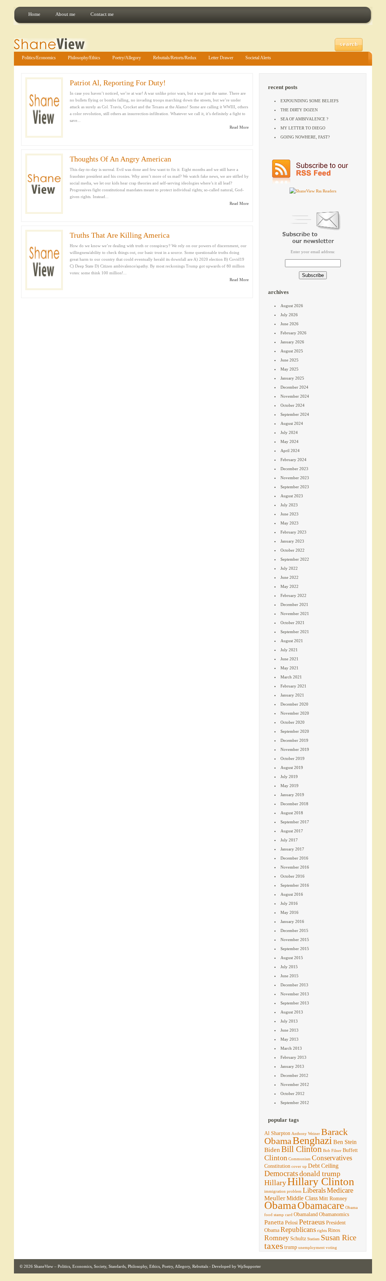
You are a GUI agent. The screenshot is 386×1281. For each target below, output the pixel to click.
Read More (239, 127)
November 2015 (294, 939)
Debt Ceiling (323, 1166)
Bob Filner (332, 1151)
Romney (276, 1238)
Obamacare (320, 1205)
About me (65, 14)
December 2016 (294, 858)
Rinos (334, 1230)
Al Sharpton (277, 1133)
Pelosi (291, 1223)
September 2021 (294, 631)
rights (322, 1231)
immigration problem (283, 1191)
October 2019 (292, 758)
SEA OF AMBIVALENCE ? (304, 119)
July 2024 (289, 432)
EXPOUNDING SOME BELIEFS (309, 100)
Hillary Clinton (320, 1181)
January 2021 (292, 695)
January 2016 (292, 921)
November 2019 (294, 749)
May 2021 (289, 668)
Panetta (274, 1222)
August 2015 (291, 957)
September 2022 (294, 559)
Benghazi (312, 1140)
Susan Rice (338, 1237)
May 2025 (289, 369)
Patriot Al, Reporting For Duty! (118, 82)
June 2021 (289, 659)
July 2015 (289, 966)
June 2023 (289, 514)
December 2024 (294, 387)
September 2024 (294, 414)
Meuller (274, 1198)
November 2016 (294, 867)
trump (290, 1247)
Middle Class (302, 1198)
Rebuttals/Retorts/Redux (174, 57)
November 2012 (294, 1084)
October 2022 (292, 550)
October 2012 (292, 1093)
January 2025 (292, 378)
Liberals (314, 1190)
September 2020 (294, 731)
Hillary (275, 1182)
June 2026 (289, 323)
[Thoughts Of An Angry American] (44, 183)
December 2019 (294, 740)
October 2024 (292, 405)
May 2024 (289, 441)
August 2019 (291, 767)
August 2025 (291, 351)
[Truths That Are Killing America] (44, 260)
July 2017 (289, 840)
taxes (273, 1246)
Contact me (102, 14)
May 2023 (289, 523)
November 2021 (294, 613)
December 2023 (294, 468)
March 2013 (291, 1048)
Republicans (298, 1229)
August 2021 (291, 640)
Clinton (275, 1157)
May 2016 (289, 912)
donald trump (319, 1173)
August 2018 (291, 812)
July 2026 (289, 314)
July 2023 (289, 505)
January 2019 (292, 794)
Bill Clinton (301, 1149)
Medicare (340, 1190)
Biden (272, 1149)
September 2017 (294, 822)
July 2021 (289, 649)
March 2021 (291, 677)
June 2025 (289, 360)
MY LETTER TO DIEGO (302, 128)
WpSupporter (249, 1266)
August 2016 (291, 894)
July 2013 (289, 1021)
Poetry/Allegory (126, 57)
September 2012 (294, 1102)
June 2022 (289, 577)
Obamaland (306, 1214)
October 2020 (292, 722)
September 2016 (294, 885)
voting (331, 1248)
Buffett (350, 1150)
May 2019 (289, 785)
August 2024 (291, 423)
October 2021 (292, 622)
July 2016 (289, 903)
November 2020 (294, 713)
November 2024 (294, 396)
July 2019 (289, 776)
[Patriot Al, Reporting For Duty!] (44, 107)
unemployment (311, 1248)
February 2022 (293, 595)
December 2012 (294, 1075)
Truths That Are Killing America (120, 235)
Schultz (298, 1238)
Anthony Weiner (305, 1134)
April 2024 (290, 450)
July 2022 (289, 568)
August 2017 (291, 831)
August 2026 (291, 305)
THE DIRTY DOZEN (299, 110)
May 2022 (289, 586)
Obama (280, 1205)
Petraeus (312, 1222)
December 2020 (294, 704)
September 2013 (294, 1003)
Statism (313, 1239)
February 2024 (293, 459)
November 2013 (294, 994)
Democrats (281, 1173)
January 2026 (292, 342)
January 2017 (292, 849)
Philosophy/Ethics (84, 57)
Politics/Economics (39, 57)
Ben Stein (345, 1142)
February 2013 (293, 1057)
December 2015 (294, 930)
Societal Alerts (258, 57)
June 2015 (289, 975)
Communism (299, 1159)
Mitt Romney (333, 1198)
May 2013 (289, 1039)
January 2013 (292, 1066)
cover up (299, 1166)
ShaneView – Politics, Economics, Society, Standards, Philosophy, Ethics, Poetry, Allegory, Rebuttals (121, 1266)
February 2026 (293, 333)
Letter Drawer (220, 57)
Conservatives (332, 1158)
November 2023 (294, 477)
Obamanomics (334, 1214)
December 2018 (294, 803)
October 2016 (292, 876)
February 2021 (293, 686)
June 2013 (289, 1030)
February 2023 (293, 532)
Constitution (277, 1166)
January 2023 (292, 541)
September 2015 (294, 948)
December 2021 (294, 604)
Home (34, 14)
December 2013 (294, 985)
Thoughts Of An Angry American (120, 158)
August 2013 (291, 1012)
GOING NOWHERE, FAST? (305, 137)
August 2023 (291, 496)
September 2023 (294, 486)
